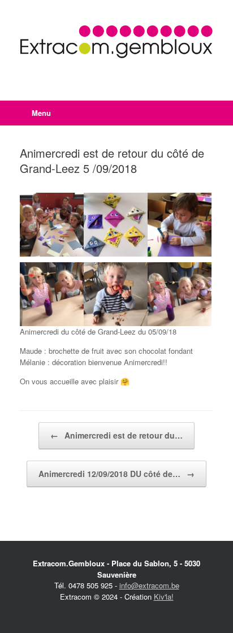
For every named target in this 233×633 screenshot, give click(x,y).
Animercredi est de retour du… (116, 435)
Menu (41, 112)
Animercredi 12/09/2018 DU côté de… (116, 473)
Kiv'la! (164, 596)
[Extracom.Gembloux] (116, 41)
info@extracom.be (149, 585)
